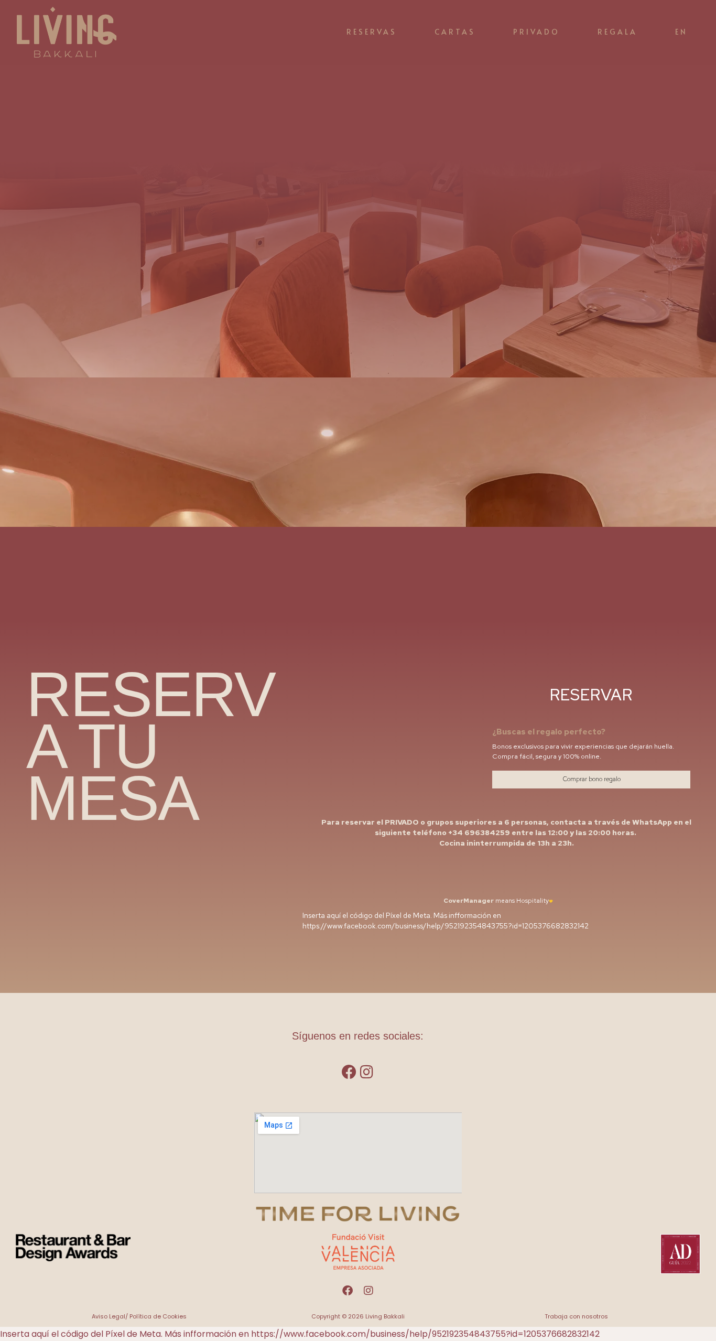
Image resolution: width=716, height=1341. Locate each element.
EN (681, 32)
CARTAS (455, 32)
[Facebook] (349, 1072)
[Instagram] (367, 1072)
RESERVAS (371, 32)
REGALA (617, 32)
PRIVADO (536, 32)
